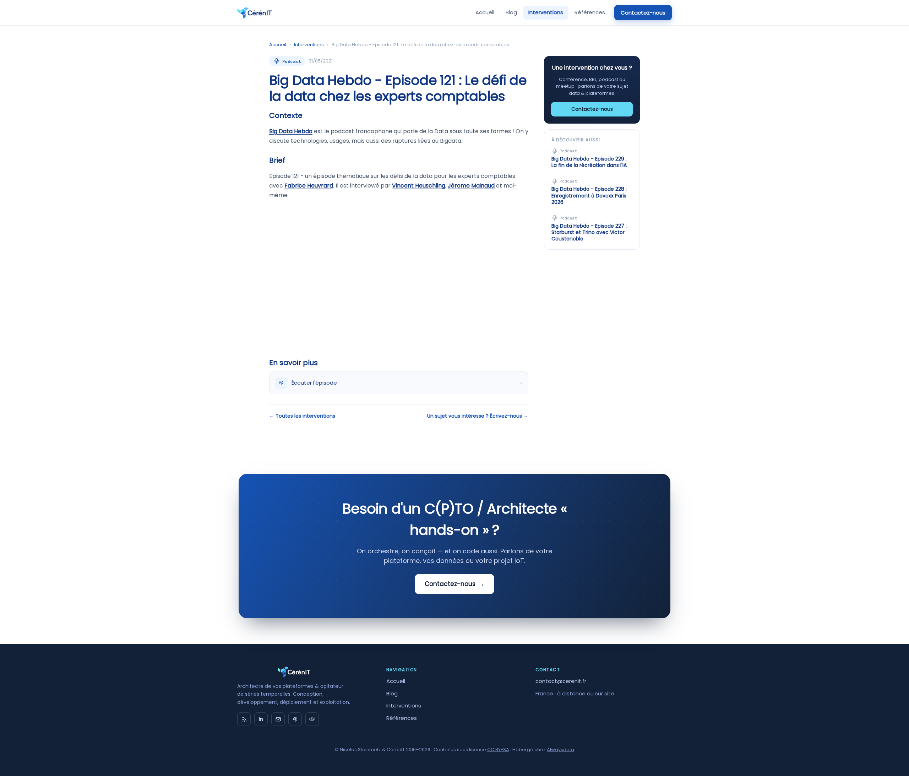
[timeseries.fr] (312, 719)
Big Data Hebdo (290, 131)
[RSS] (244, 719)
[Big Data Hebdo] (295, 719)
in (261, 719)
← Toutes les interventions (302, 415)
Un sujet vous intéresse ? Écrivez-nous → (477, 415)
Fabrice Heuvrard (308, 185)
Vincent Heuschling (418, 185)
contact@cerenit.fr (560, 681)
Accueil (484, 12)
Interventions (545, 12)
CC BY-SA (498, 749)
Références (590, 12)
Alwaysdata (560, 749)
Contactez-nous (643, 12)
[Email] (278, 719)
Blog (511, 12)
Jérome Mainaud (471, 185)
